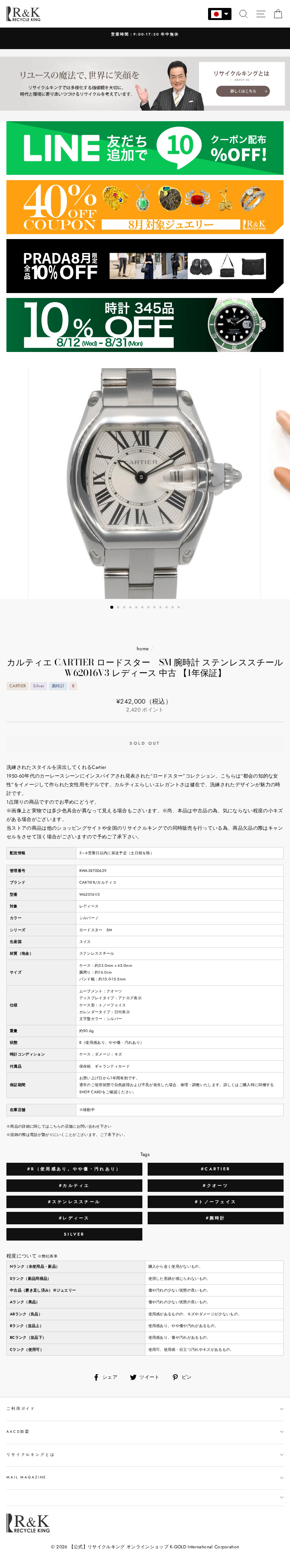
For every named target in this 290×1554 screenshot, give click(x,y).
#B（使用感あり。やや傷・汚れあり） (74, 1169)
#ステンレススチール (74, 1202)
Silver (74, 1234)
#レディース (74, 1218)
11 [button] (173, 608)
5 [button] (137, 608)
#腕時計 (216, 1218)
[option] (145, 38)
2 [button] (119, 608)
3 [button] (125, 608)
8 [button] (155, 608)
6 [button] (143, 608)
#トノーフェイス (215, 1202)
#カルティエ (74, 1185)
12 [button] (179, 608)
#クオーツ (215, 1185)
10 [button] (167, 608)
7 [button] (149, 608)
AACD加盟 (18, 1431)
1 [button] (112, 608)
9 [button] (161, 608)
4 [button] (131, 608)
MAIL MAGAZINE (26, 1477)
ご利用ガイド (20, 1408)
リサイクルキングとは (30, 1454)
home (143, 648)
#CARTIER (215, 1169)
